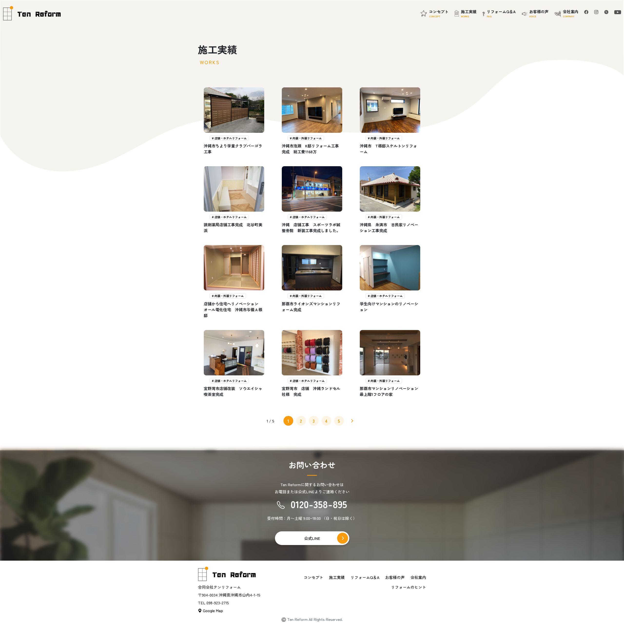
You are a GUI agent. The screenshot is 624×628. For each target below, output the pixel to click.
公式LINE (312, 538)
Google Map (212, 610)
